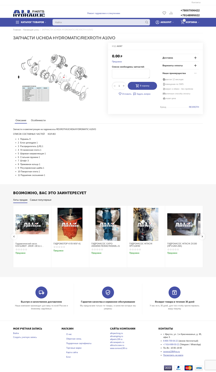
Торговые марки (73, 348)
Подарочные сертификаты (78, 343)
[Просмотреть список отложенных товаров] (164, 13)
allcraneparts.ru (117, 342)
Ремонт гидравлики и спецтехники (103, 13)
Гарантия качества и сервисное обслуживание (108, 301)
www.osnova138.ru (118, 348)
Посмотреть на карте (173, 355)
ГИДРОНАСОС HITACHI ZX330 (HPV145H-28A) (182, 244)
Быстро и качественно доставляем (41, 301)
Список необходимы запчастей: (128, 67)
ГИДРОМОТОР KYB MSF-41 (67, 243)
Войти (16, 333)
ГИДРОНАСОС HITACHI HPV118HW (140, 244)
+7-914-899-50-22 (171, 344)
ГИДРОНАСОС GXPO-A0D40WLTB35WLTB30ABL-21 (105, 244)
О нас (69, 334)
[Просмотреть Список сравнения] (171, 13)
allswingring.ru (116, 336)
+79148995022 (190, 15)
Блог (68, 357)
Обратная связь (73, 339)
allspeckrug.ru (116, 333)
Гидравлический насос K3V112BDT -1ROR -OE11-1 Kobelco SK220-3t (28, 244)
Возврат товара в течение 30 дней (174, 301)
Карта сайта (72, 352)
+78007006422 (190, 10)
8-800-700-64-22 (171, 341)
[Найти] (147, 22)
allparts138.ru (116, 339)
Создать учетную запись (25, 337)
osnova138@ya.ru (171, 351)
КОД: (114, 46)
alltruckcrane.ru (117, 345)
